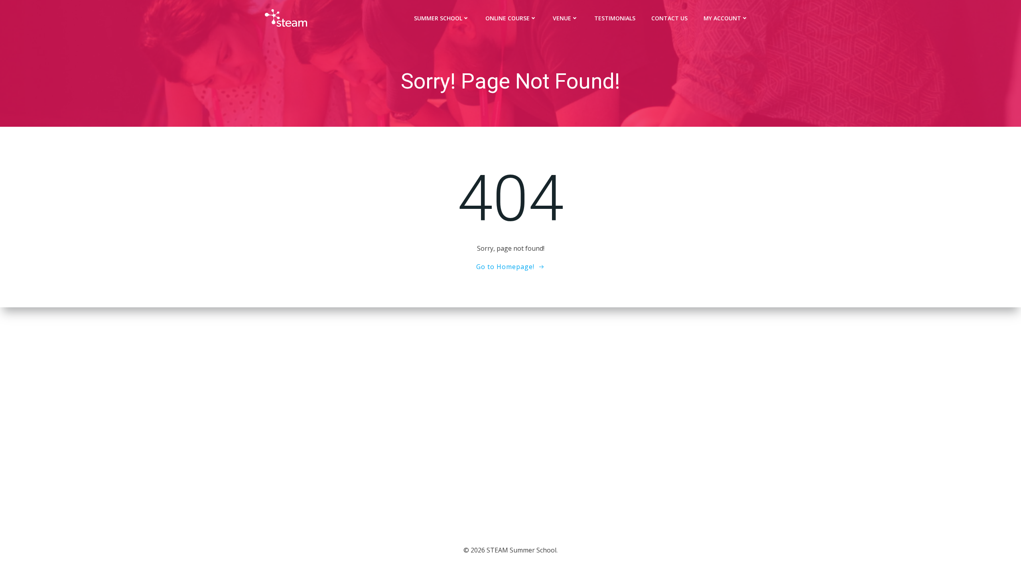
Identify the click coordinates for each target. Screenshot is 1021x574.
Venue (562, 18)
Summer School (438, 18)
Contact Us (669, 18)
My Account (722, 18)
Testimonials (614, 18)
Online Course (507, 18)
